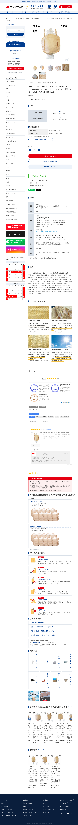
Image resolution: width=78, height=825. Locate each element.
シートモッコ (9, 100)
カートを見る (47, 806)
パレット (8, 159)
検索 (16, 34)
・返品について (32, 183)
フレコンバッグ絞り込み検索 (8, 815)
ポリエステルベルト (11, 122)
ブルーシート (9, 96)
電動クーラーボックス (12, 189)
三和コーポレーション (66, 800)
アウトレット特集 (10, 204)
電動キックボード (10, 193)
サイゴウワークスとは (7, 812)
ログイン (45, 803)
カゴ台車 (8, 144)
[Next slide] (71, 719)
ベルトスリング (10, 103)
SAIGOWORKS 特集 (11, 219)
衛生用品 (8, 185)
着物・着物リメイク (11, 200)
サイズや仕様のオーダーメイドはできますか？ (44, 635)
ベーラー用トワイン (11, 141)
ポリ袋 (7, 178)
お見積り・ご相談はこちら (15, 68)
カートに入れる (51, 156)
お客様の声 (26, 800)
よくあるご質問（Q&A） (7, 809)
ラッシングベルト (10, 115)
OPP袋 (7, 182)
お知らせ (3, 803)
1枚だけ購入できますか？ (38, 622)
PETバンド (9, 129)
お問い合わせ (47, 812)
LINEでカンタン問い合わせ (38, 176)
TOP (7, 17)
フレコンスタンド (10, 85)
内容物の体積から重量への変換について (47, 231)
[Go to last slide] (29, 719)
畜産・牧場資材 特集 (11, 208)
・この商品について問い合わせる (37, 180)
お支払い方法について (29, 809)
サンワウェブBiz (64, 803)
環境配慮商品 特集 (11, 212)
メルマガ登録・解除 (48, 809)
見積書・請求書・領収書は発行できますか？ (43, 631)
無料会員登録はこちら (40, 139)
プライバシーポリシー (29, 815)
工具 (7, 197)
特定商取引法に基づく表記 (30, 812)
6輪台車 (8, 148)
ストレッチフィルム (11, 133)
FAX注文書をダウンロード (50, 166)
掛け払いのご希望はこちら (50, 161)
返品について (26, 806)
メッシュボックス (10, 152)
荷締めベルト (9, 111)
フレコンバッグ (13, 17)
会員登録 (45, 800)
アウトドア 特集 (10, 215)
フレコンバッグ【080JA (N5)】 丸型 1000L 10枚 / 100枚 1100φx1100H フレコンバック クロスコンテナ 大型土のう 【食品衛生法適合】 (56, 436)
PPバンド (8, 126)
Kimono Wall (63, 806)
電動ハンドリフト (10, 156)
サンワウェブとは (5, 800)
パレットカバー (10, 167)
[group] (38, 727)
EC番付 (62, 809)
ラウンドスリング (10, 107)
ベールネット (9, 137)
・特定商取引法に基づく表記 (36, 185)
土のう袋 (8, 92)
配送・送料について (28, 803)
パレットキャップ (10, 163)
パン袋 (7, 174)
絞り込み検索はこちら (15, 44)
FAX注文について (5, 806)
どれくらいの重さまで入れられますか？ (42, 626)
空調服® (8, 171)
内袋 (7, 88)
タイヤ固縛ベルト (10, 118)
